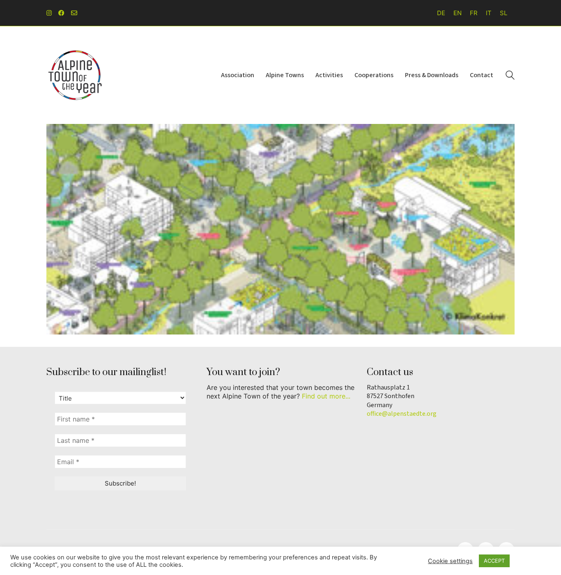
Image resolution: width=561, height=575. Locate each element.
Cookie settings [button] (450, 561)
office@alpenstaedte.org (402, 414)
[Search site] (510, 76)
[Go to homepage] (75, 75)
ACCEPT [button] (494, 560)
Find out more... (326, 396)
